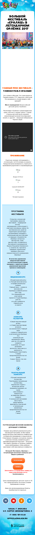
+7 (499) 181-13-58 (17, 515)
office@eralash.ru (17, 519)
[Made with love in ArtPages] (17, 526)
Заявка (18, 467)
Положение (18, 460)
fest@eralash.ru (18, 474)
